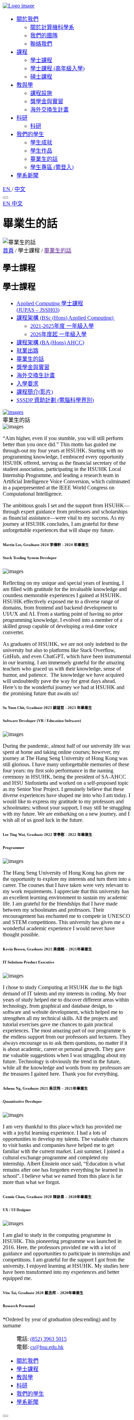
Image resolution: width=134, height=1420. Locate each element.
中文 (19, 189)
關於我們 (27, 19)
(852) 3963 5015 (48, 1339)
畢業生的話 (57, 250)
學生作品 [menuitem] (41, 151)
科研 (21, 118)
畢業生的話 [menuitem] (44, 159)
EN (7, 189)
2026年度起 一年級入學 (58, 334)
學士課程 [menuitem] (41, 60)
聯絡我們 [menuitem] (41, 44)
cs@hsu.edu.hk (47, 1347)
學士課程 (27, 1369)
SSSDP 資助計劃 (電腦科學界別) (55, 400)
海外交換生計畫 (35, 375)
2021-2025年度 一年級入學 (62, 326)
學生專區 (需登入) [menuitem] (52, 167)
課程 (21, 52)
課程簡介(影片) (34, 392)
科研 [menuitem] (35, 126)
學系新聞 (27, 175)
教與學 (24, 85)
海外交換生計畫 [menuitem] (49, 110)
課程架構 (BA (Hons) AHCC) (50, 342)
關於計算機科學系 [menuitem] (52, 27)
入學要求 (27, 384)
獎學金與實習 (32, 367)
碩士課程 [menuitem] (41, 77)
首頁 (8, 250)
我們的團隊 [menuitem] (44, 35)
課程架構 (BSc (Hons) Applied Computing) (65, 318)
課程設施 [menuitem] (41, 93)
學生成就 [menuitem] (41, 142)
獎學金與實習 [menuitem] (46, 101)
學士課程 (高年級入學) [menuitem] (57, 68)
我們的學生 (30, 134)
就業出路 (27, 351)
